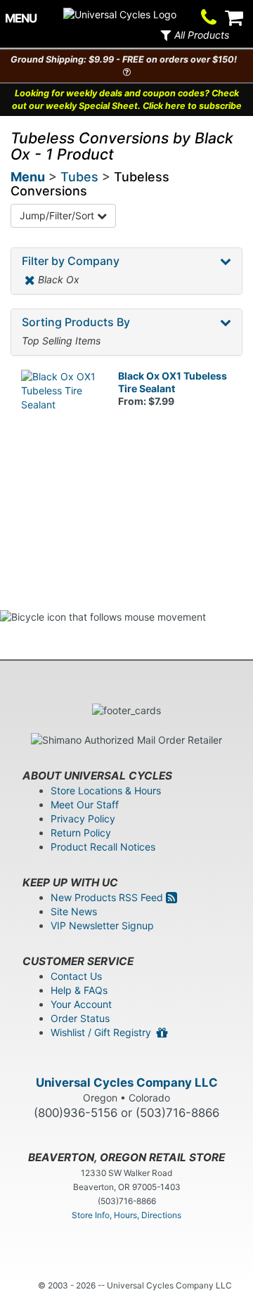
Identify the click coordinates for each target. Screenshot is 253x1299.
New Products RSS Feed (108, 897)
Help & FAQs (79, 990)
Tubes (79, 176)
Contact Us (76, 976)
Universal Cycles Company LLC (127, 1082)
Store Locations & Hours (106, 790)
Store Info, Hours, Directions (126, 1215)
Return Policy (81, 833)
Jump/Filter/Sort (58, 215)
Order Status (80, 1018)
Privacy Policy (83, 819)
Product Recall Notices (103, 847)
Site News (74, 911)
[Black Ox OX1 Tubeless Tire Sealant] (59, 408)
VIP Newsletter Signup (102, 925)
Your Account (81, 1004)
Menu (28, 176)
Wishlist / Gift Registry (104, 1032)
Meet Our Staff (85, 804)
